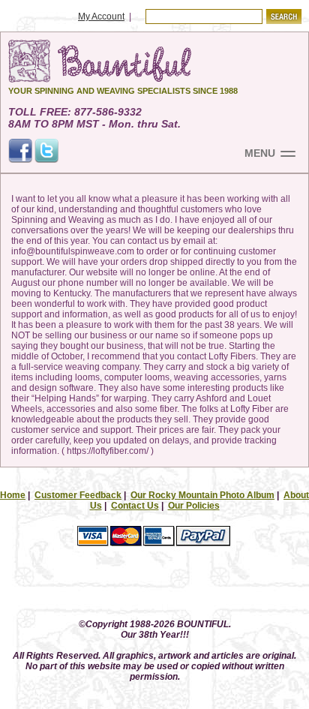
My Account (101, 16)
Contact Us (135, 505)
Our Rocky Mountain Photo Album (202, 495)
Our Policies (194, 505)
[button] (154, 586)
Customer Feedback (78, 495)
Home (13, 495)
